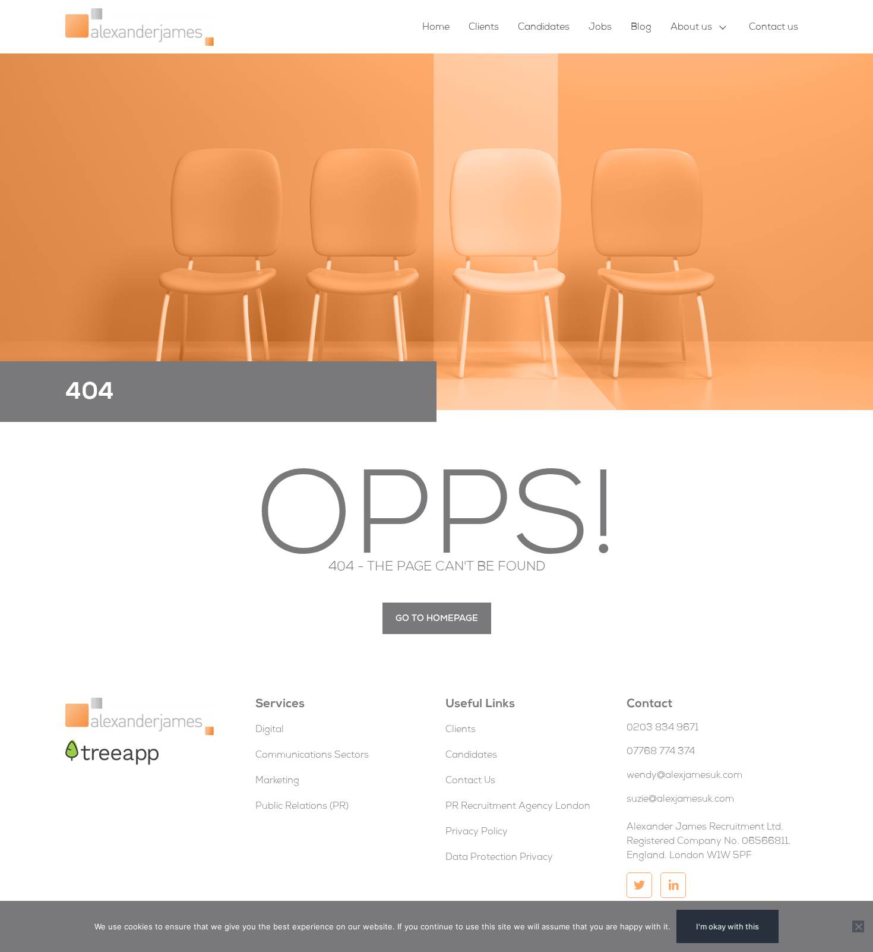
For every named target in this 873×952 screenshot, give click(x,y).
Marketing (277, 781)
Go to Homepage (437, 619)
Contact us (773, 28)
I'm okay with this (727, 926)
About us (691, 28)
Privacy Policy (476, 832)
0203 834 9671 (662, 728)
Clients (484, 28)
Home (436, 28)
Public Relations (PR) (302, 807)
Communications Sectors (312, 756)
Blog (641, 28)
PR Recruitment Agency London (517, 807)
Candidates (544, 28)
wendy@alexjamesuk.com (684, 776)
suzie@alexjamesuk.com (680, 800)
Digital (269, 730)
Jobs (600, 28)
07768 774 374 (661, 752)
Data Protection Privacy (499, 858)
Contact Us (470, 781)
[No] (858, 926)
